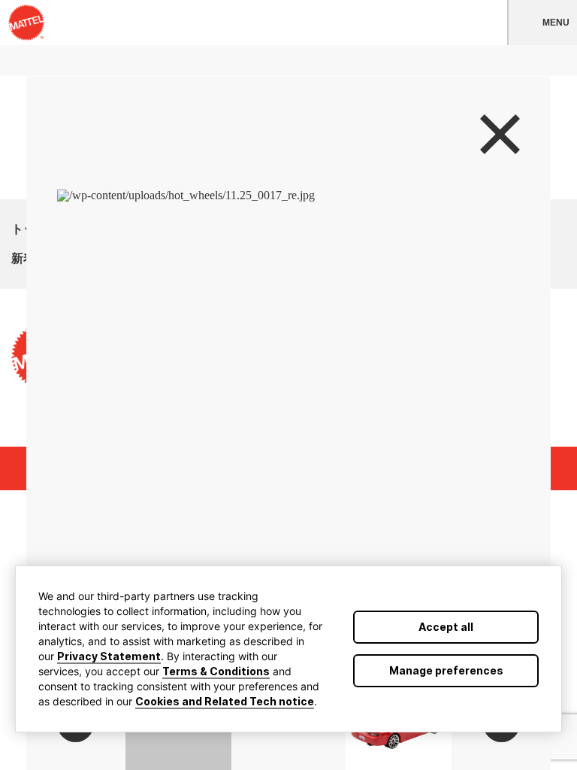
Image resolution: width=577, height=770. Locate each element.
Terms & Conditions (216, 671)
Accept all (445, 626)
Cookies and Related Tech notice (224, 701)
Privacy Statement (109, 656)
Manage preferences (446, 670)
